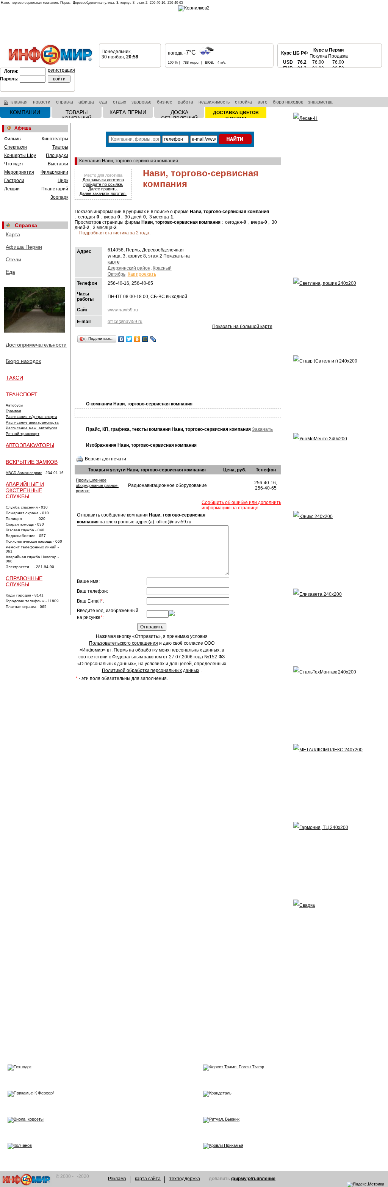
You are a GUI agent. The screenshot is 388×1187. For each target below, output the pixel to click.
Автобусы (14, 405)
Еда (10, 272)
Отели (13, 259)
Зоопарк (59, 197)
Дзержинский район (129, 268)
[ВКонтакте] (121, 339)
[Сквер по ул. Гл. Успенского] (35, 310)
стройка (243, 102)
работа (185, 102)
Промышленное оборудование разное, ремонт (97, 485)
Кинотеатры (55, 138)
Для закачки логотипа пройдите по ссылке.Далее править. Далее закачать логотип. (103, 186)
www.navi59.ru (123, 309)
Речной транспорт (22, 434)
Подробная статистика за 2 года (114, 233)
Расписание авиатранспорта (32, 422)
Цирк (63, 180)
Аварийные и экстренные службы (25, 490)
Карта (13, 234)
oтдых (119, 102)
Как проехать (142, 274)
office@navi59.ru (125, 321)
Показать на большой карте (242, 326)
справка (64, 102)
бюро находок (288, 102)
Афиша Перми (24, 247)
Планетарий (54, 189)
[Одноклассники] (137, 339)
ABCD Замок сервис (24, 473)
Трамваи (13, 411)
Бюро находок (23, 361)
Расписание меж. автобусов (31, 428)
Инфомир (26, 1179)
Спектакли (15, 147)
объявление (261, 1178)
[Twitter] (129, 339)
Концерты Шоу (20, 155)
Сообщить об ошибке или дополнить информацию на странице (241, 505)
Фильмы (13, 138)
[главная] (6, 103)
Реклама (117, 1178)
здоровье (141, 102)
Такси (14, 378)
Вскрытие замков (32, 462)
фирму (239, 1178)
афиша (86, 102)
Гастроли (14, 180)
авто (263, 102)
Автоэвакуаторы (30, 445)
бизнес (164, 102)
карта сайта (148, 1178)
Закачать (262, 429)
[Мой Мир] (145, 339)
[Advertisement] (212, 371)
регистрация (61, 70)
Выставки (58, 163)
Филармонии (54, 172)
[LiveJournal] (153, 339)
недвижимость (214, 102)
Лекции (12, 189)
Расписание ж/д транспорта (31, 417)
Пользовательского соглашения (123, 643)
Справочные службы (24, 581)
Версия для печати (105, 459)
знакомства (320, 102)
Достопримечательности (36, 345)
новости (41, 102)
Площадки (57, 155)
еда (103, 102)
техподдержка (184, 1178)
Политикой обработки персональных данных (150, 670)
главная (19, 102)
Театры (60, 147)
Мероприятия (19, 172)
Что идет (13, 163)
